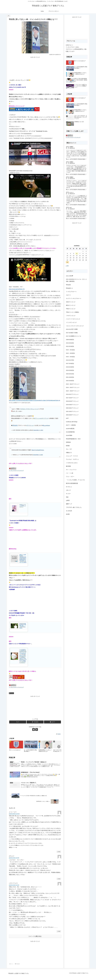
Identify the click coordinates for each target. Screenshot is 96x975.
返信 (59, 851)
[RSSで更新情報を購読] (36, 729)
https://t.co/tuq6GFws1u (38, 450)
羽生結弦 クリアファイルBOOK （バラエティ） (22, 505)
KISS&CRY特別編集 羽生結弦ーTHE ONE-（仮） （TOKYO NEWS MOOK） (22, 625)
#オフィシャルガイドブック (41, 418)
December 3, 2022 (38, 430)
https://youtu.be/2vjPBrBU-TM (16, 289)
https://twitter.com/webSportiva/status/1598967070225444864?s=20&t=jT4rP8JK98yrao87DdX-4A (34, 400)
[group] (16, 746)
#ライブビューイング (33, 409)
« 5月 (67, 265)
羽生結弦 (12, 693)
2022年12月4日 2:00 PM (14, 857)
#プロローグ (24, 409)
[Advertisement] (35, 67)
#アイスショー (30, 425)
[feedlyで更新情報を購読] (33, 729)
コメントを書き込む (35, 936)
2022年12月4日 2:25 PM (14, 885)
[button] (58, 746)
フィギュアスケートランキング (16, 470)
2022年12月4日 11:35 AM (14, 813)
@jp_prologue (46, 425)
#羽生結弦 (15, 425)
